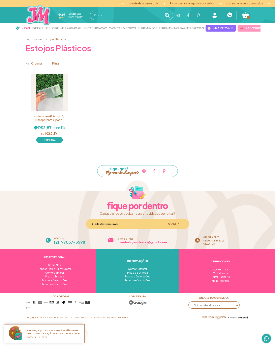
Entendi (42, 337)
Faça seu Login (220, 269)
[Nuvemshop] (214, 318)
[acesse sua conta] (214, 15)
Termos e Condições (54, 284)
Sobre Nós (54, 265)
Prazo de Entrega (137, 272)
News (26, 28)
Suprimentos (147, 28)
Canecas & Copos (122, 28)
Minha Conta (220, 273)
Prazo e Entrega (54, 276)
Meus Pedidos (220, 280)
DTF (47, 28)
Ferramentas (169, 28)
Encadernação (95, 28)
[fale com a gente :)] (229, 15)
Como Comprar (54, 272)
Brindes (37, 28)
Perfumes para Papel (67, 28)
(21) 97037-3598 (69, 242)
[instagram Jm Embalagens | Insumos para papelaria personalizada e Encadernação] (178, 15)
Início (28, 39)
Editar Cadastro (220, 276)
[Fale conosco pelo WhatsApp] (266, 338)
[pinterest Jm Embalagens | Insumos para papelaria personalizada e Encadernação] (198, 15)
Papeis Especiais (192, 28)
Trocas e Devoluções (54, 280)
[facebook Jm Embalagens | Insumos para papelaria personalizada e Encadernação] (188, 15)
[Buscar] (168, 15)
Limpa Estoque (222, 28)
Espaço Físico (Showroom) (54, 268)
